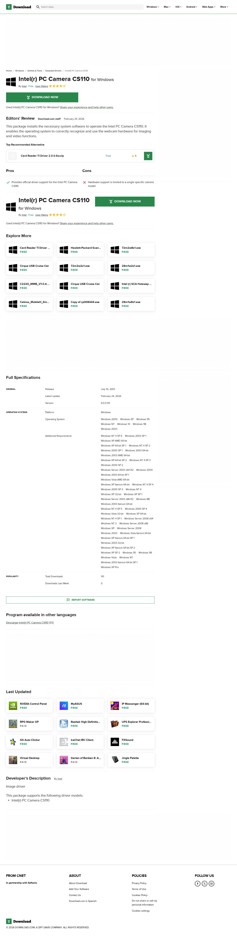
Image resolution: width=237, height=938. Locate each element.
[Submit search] (38, 7)
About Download (78, 883)
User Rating (41, 86)
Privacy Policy (139, 883)
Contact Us (75, 895)
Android (190, 7)
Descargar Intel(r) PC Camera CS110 (27, 622)
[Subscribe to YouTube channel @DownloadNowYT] (211, 883)
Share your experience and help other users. (87, 107)
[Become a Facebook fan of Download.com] (197, 883)
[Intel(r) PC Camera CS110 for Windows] (11, 82)
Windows (152, 7)
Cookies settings (141, 910)
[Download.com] (18, 7)
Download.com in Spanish (83, 901)
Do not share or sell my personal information (144, 902)
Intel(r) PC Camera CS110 (66, 79)
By (23, 86)
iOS (177, 7)
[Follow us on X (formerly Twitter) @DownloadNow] (204, 883)
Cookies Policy (139, 895)
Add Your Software (79, 889)
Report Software (83, 599)
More (223, 6)
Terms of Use (139, 889)
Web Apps (207, 7)
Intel (60, 778)
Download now (45, 97)
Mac (166, 7)
